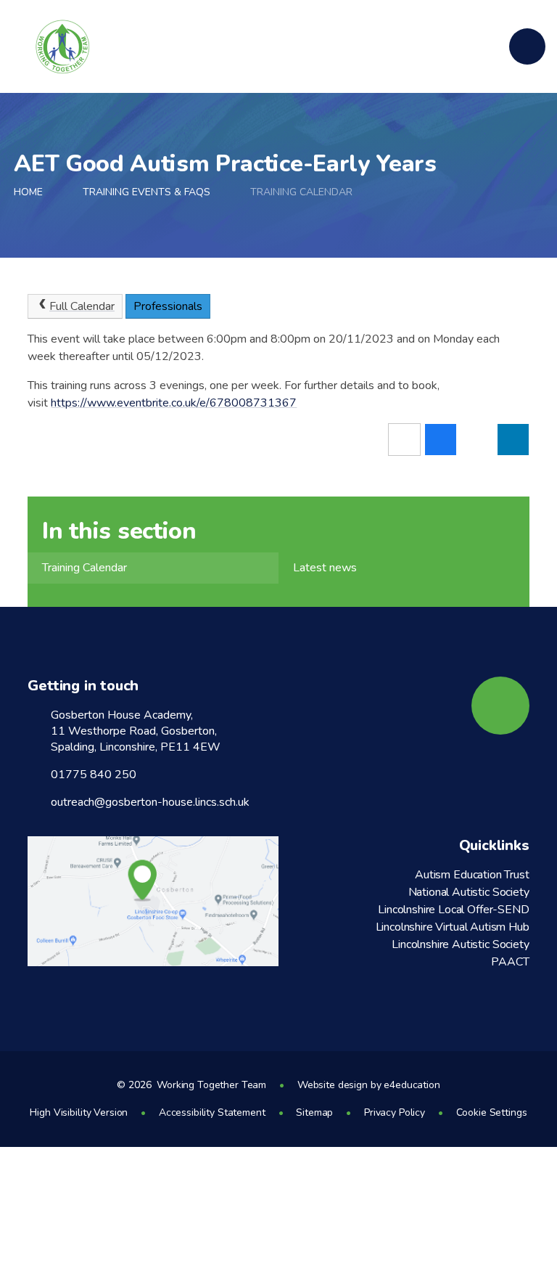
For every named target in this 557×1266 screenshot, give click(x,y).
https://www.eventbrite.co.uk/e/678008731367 (174, 403)
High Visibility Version (79, 1112)
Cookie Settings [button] (491, 1112)
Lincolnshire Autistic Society (460, 944)
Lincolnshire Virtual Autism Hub (452, 927)
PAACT (510, 962)
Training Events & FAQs (146, 192)
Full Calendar (82, 306)
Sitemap (314, 1112)
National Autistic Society (468, 892)
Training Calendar (301, 192)
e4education (412, 1085)
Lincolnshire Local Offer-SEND (453, 910)
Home (28, 192)
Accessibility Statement (212, 1112)
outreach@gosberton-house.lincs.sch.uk (150, 802)
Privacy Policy (394, 1112)
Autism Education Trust (472, 875)
